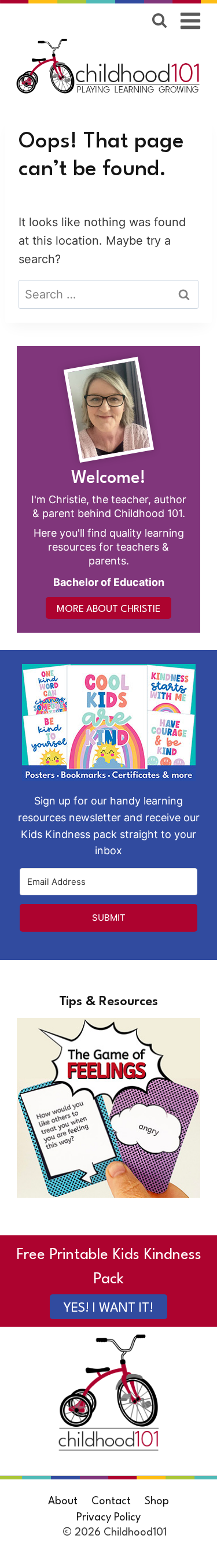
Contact (111, 1501)
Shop (157, 1501)
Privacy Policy (108, 1517)
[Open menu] (190, 20)
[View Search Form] (159, 20)
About (63, 1501)
